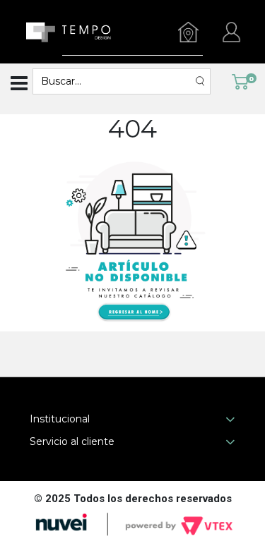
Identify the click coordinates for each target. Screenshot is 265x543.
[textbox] (114, 81)
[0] (240, 81)
